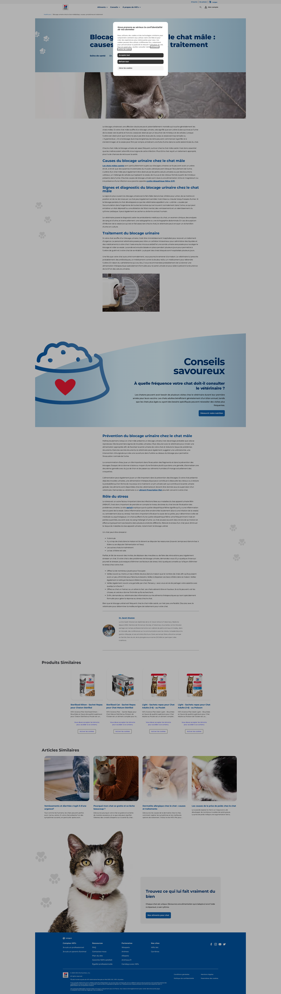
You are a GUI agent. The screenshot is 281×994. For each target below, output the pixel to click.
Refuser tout (124, 62)
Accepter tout (124, 55)
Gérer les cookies (125, 68)
